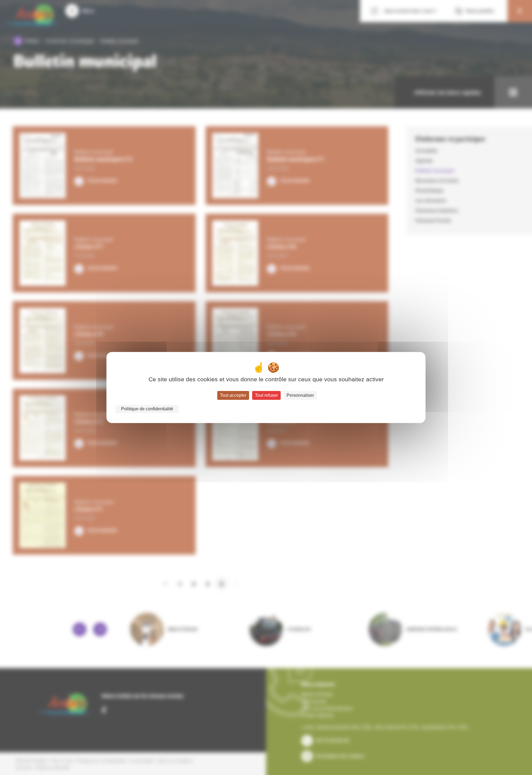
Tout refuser (266, 395)
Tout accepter (233, 395)
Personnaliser (300, 395)
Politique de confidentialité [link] (147, 408)
